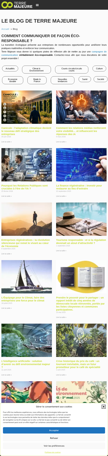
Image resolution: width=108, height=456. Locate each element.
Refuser (54, 438)
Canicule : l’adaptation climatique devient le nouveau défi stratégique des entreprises (26, 131)
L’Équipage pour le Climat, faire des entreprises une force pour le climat (22, 299)
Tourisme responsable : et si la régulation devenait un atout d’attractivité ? (81, 242)
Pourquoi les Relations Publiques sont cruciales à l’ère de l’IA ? (24, 187)
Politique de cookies (53, 452)
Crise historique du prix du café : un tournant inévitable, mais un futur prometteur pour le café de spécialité (78, 364)
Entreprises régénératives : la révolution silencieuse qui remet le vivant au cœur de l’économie (25, 243)
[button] (103, 406)
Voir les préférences (54, 445)
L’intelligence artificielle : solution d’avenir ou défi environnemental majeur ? (25, 364)
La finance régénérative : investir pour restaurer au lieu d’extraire (79, 187)
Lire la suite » (6, 142)
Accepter (54, 430)
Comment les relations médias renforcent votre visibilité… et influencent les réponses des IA (81, 131)
